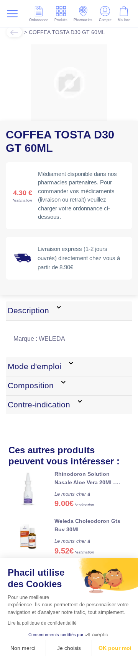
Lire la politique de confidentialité (42, 623)
